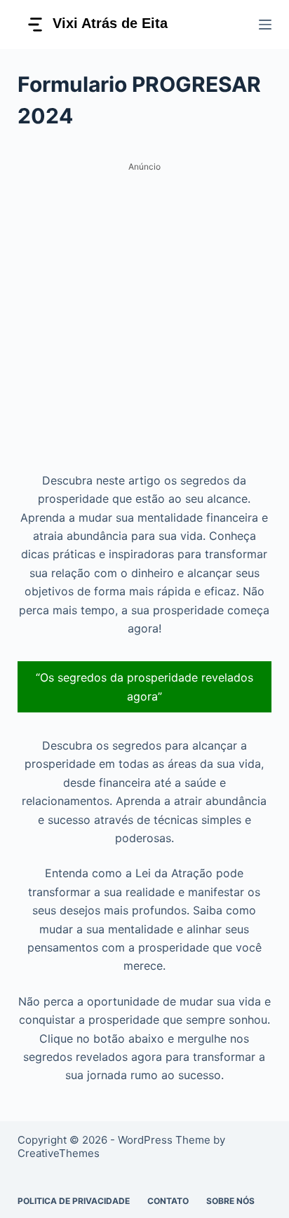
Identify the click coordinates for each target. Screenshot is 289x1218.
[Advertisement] (144, 321)
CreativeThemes (59, 1153)
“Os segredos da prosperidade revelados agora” (144, 686)
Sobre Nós (230, 1201)
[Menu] (265, 24)
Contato (168, 1201)
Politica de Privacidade (74, 1201)
